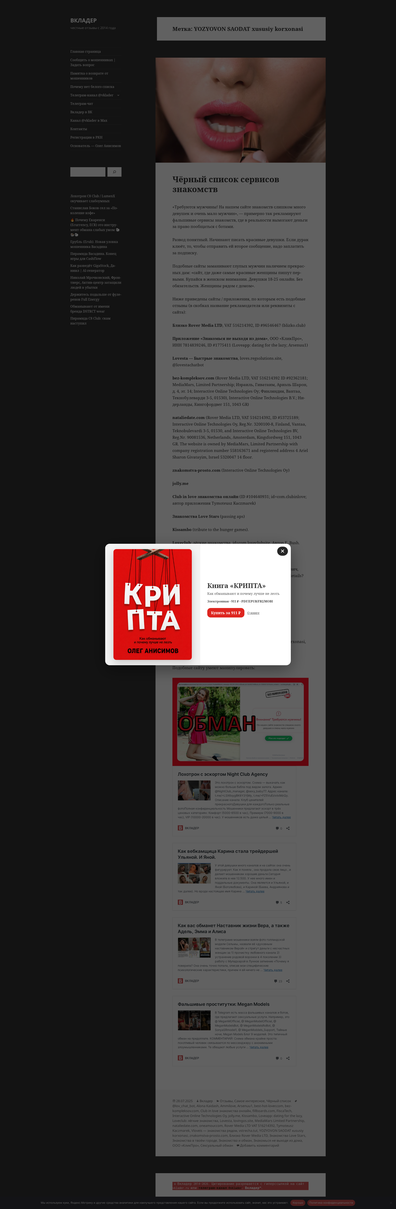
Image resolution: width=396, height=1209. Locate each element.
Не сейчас (217, 625)
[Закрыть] (282, 551)
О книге (253, 613)
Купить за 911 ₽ (226, 612)
